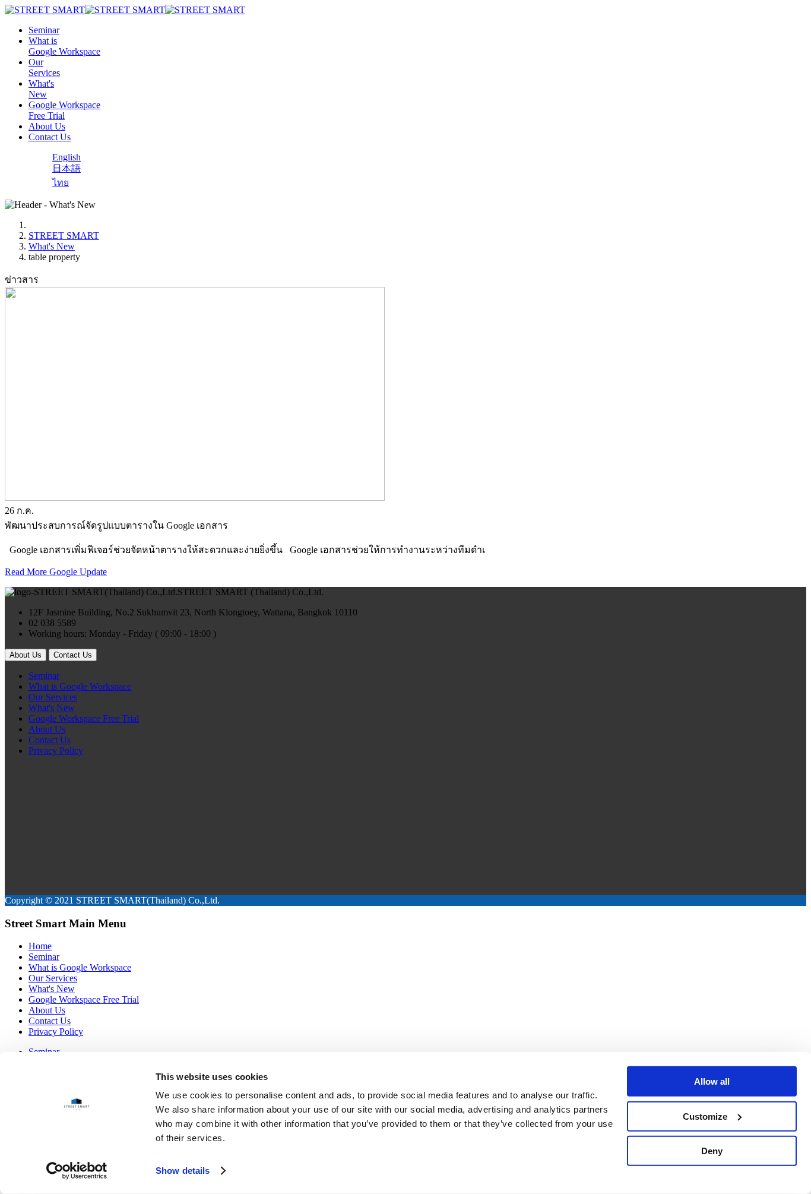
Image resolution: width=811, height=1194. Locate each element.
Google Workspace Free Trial (83, 718)
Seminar (43, 30)
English (66, 157)
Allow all (712, 1081)
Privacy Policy (55, 751)
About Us (46, 126)
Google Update (78, 572)
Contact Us (49, 137)
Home (40, 946)
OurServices (44, 67)
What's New (51, 246)
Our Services (52, 697)
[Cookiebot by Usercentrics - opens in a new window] (77, 1171)
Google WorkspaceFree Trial (64, 110)
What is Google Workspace (79, 686)
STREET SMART (63, 235)
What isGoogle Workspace (64, 46)
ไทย (60, 183)
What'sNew (41, 88)
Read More (27, 572)
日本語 (66, 168)
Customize (705, 1116)
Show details (183, 1170)
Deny (712, 1151)
